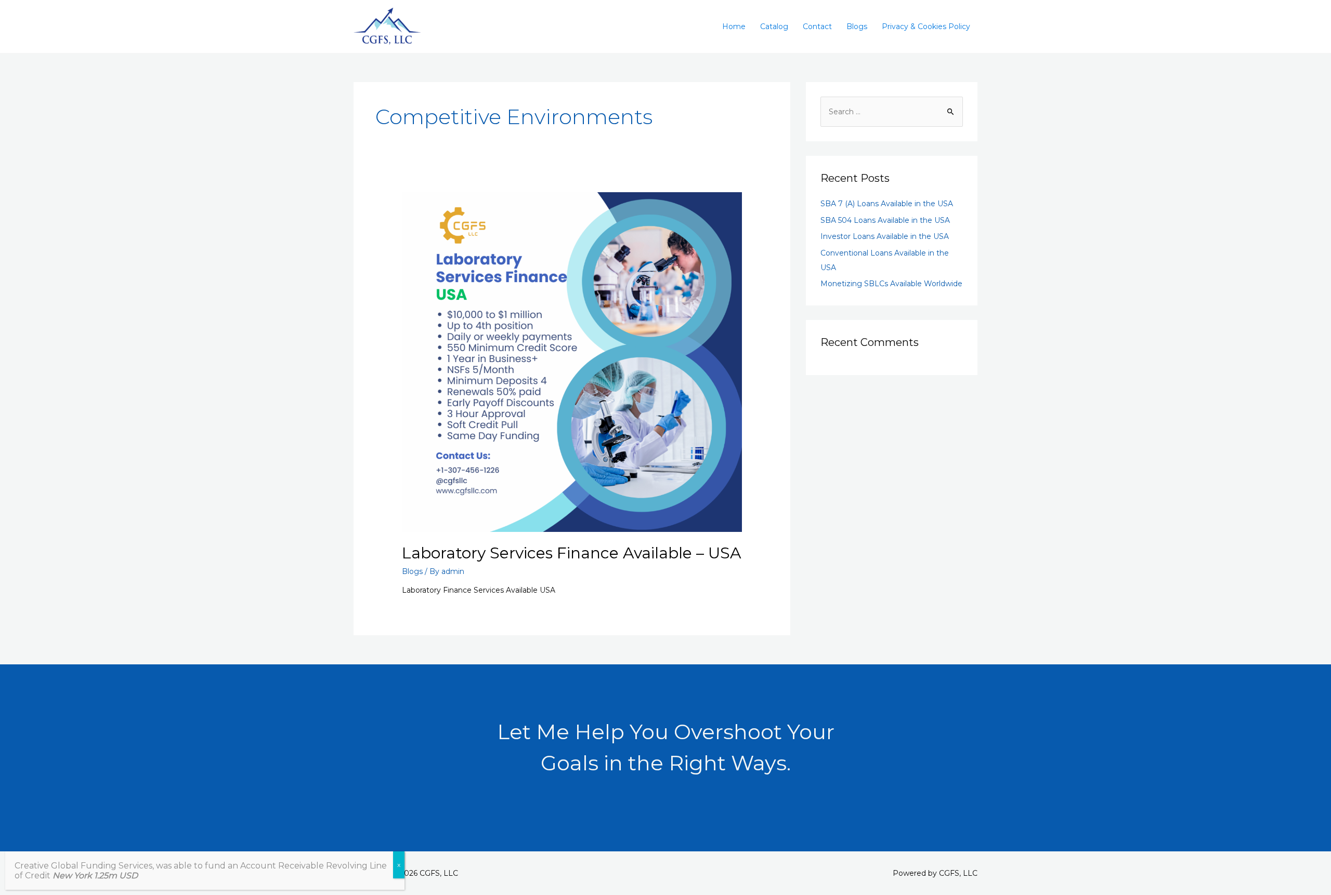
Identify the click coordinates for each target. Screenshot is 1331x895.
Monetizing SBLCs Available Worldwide (891, 283)
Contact (817, 26)
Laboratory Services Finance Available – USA (571, 553)
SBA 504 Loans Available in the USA (885, 220)
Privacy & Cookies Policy (926, 26)
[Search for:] (891, 111)
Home (734, 26)
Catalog (774, 26)
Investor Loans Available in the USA (884, 236)
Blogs (856, 26)
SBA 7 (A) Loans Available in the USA (886, 203)
